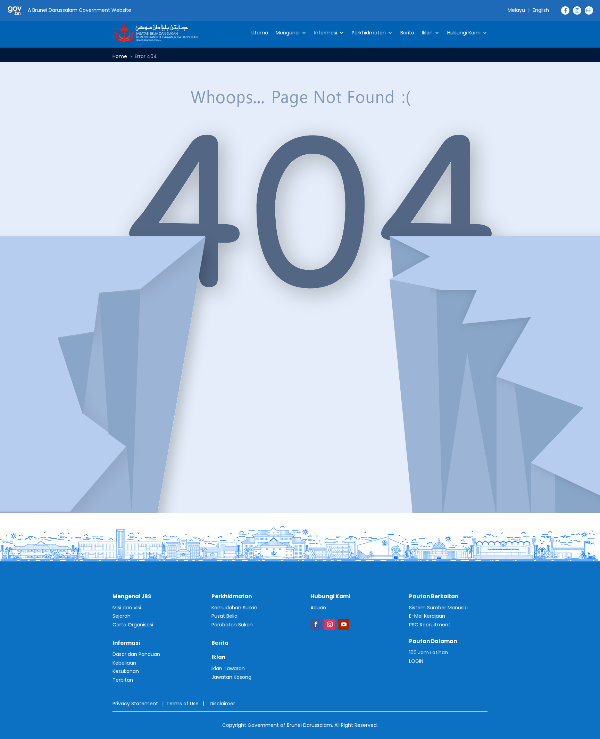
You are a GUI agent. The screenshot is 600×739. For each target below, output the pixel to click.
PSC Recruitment (429, 624)
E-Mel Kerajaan (427, 615)
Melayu (516, 10)
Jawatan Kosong (231, 677)
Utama (259, 32)
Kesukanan (125, 671)
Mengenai (288, 32)
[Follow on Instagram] (329, 624)
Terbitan (122, 679)
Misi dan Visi (126, 607)
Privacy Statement (135, 703)
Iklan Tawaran (228, 668)
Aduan (318, 607)
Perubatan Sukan (232, 624)
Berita (407, 32)
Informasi (325, 32)
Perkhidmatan (369, 32)
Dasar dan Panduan (136, 654)
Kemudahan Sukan (234, 607)
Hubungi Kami (464, 32)
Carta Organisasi (132, 624)
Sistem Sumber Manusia (438, 607)
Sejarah (121, 615)
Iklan (427, 32)
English (541, 10)
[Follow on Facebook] (316, 624)
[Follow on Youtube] (343, 624)
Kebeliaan (124, 662)
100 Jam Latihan (428, 652)
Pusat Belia (224, 615)
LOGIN (416, 661)
